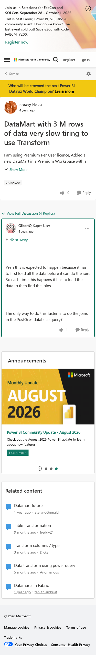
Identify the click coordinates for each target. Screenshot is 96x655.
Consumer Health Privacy (70, 644)
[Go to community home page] (32, 59)
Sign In (85, 59)
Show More (18, 169)
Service (14, 74)
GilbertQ (25, 225)
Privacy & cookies (47, 627)
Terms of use (76, 627)
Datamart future (28, 505)
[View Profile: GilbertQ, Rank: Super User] (11, 228)
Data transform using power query (44, 565)
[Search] (56, 60)
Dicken (45, 552)
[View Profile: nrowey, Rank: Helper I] (10, 107)
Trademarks (13, 637)
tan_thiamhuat (46, 591)
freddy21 (47, 532)
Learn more (64, 91)
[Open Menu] (88, 73)
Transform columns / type (36, 545)
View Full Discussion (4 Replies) (31, 213)
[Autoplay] (40, 468)
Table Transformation (32, 525)
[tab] (45, 468)
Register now (16, 42)
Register (69, 59)
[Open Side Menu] (7, 60)
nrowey (25, 104)
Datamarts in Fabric (31, 585)
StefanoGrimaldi (47, 512)
